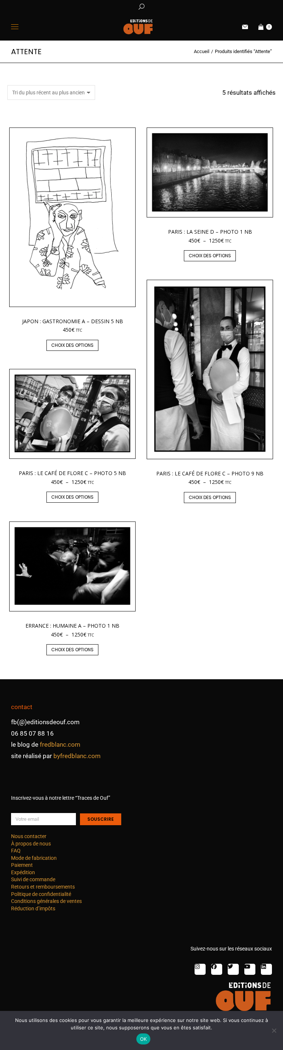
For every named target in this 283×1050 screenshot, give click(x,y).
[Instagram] (200, 969)
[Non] (273, 1030)
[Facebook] (216, 969)
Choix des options (72, 345)
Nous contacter (28, 836)
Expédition (23, 872)
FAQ (16, 851)
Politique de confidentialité (41, 894)
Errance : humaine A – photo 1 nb (72, 625)
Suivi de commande (33, 879)
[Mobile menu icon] (14, 26)
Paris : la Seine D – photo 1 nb (210, 231)
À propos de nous (31, 844)
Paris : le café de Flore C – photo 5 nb (72, 473)
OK (143, 1039)
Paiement (22, 865)
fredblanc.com (60, 744)
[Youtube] (249, 969)
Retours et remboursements (43, 887)
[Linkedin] (266, 969)
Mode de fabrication (34, 858)
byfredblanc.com (77, 756)
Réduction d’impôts (33, 908)
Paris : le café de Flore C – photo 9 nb (209, 473)
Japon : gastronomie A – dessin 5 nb (72, 321)
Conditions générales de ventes (46, 901)
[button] (109, 6)
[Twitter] (233, 969)
